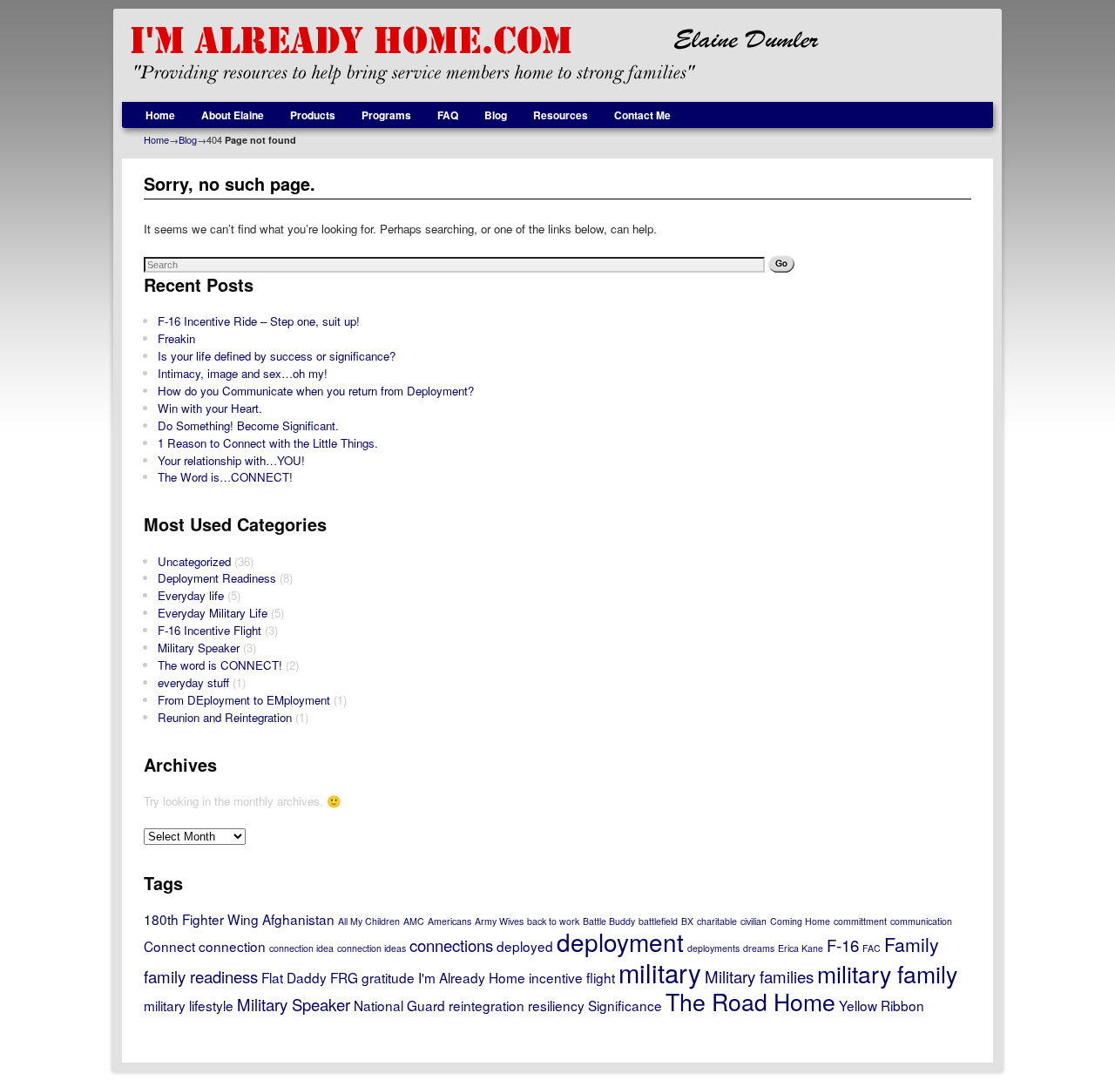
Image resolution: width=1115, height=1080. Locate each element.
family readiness (201, 976)
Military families (759, 976)
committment (860, 921)
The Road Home (750, 1001)
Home (160, 115)
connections (451, 945)
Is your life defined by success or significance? (276, 356)
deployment (620, 941)
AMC (413, 921)
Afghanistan (298, 918)
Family (911, 944)
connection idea (301, 948)
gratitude (388, 977)
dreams (758, 948)
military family (887, 973)
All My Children (369, 921)
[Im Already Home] (557, 55)
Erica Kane (800, 948)
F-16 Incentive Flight (209, 630)
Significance (625, 1005)
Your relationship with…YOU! (231, 460)
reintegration (486, 1005)
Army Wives (499, 921)
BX (687, 921)
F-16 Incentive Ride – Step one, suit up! (259, 321)
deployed (525, 945)
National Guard (399, 1005)
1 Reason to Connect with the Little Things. (268, 443)
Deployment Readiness (217, 578)
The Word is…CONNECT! (225, 477)
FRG (344, 977)
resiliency (556, 1005)
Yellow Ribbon (881, 1005)
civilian (753, 921)
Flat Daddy (294, 977)
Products (312, 115)
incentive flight (572, 977)
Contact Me (642, 115)
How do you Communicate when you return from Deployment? (316, 390)
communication (921, 921)
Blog (495, 115)
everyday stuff (193, 682)
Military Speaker (199, 647)
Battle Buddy (609, 921)
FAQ (447, 115)
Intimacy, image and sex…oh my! (243, 373)
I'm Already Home (471, 977)
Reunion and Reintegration (225, 717)
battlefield (658, 921)
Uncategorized (194, 561)
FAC (871, 948)
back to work (553, 921)
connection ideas (371, 948)
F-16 (843, 945)
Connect (169, 945)
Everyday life (191, 595)
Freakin (176, 338)
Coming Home (800, 921)
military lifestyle (188, 1005)
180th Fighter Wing (201, 918)
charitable (717, 921)
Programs (386, 115)
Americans (449, 921)
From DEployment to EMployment (244, 700)
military (659, 972)
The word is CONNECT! (220, 665)
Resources (560, 115)
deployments (713, 948)
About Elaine (232, 115)
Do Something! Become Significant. (248, 425)
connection (232, 945)
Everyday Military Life (212, 612)
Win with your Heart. (210, 408)
